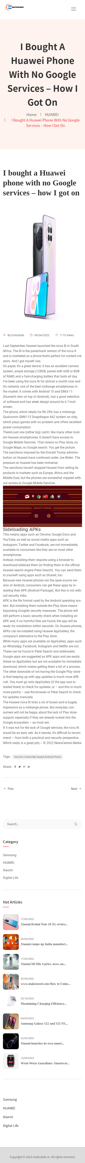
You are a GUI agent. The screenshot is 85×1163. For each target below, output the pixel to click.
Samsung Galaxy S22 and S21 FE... (44, 1023)
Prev (10, 789)
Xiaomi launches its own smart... (42, 1043)
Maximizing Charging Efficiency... (43, 1003)
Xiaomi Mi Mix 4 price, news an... (43, 964)
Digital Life (10, 878)
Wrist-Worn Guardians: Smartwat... (45, 1063)
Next (74, 789)
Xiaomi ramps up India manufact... (44, 944)
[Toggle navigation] (73, 9)
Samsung (9, 855)
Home (31, 114)
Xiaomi (8, 870)
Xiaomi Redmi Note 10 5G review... (44, 924)
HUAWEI (52, 114)
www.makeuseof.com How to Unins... (46, 983)
